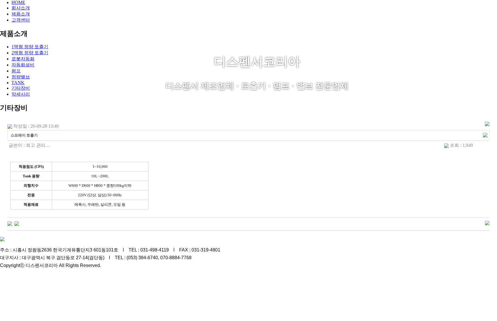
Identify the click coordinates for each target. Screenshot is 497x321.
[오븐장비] (16, 223)
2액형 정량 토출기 (30, 52)
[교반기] (9, 223)
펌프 (16, 70)
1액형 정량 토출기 (30, 46)
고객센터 (21, 20)
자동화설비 (23, 64)
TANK (18, 82)
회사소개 (21, 7)
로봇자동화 (23, 58)
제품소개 (21, 13)
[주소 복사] (485, 134)
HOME (18, 2)
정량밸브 (21, 76)
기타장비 (21, 88)
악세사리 (21, 94)
